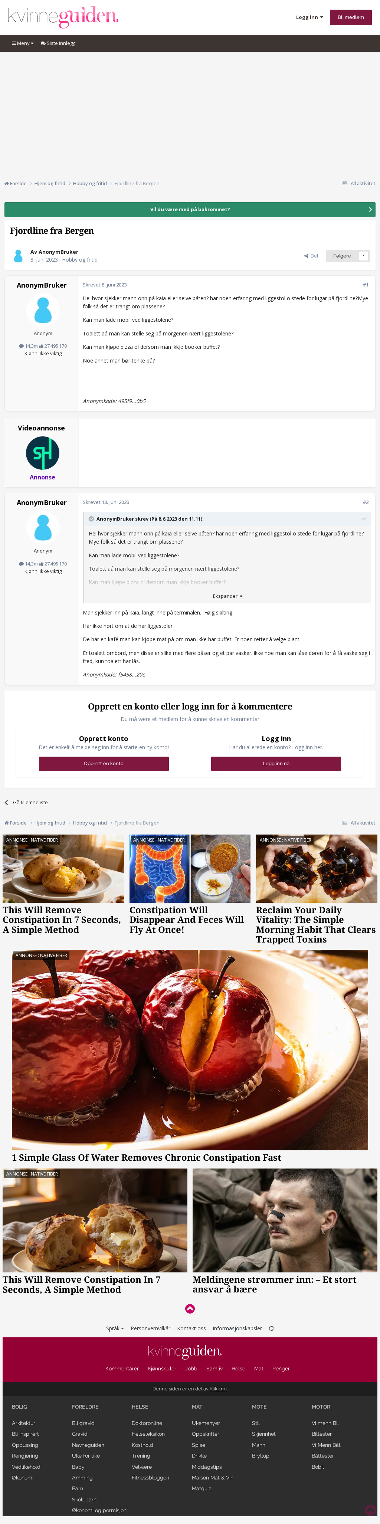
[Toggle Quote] (92, 519)
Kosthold (142, 1445)
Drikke (199, 1456)
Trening (141, 1456)
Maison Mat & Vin (212, 1478)
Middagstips (207, 1467)
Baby (78, 1467)
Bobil (318, 1467)
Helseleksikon (148, 1434)
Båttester (323, 1456)
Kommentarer (122, 1368)
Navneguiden (88, 1445)
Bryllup (260, 1456)
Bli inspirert (25, 1434)
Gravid (80, 1434)
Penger (281, 1368)
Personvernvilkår (150, 1328)
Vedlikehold (26, 1467)
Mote (259, 1407)
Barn (77, 1488)
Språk (113, 1328)
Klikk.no (218, 1389)
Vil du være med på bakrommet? (190, 209)
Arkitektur (23, 1423)
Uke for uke (86, 1456)
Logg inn (308, 17)
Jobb (191, 1368)
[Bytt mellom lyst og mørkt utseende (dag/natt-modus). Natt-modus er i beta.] (271, 1328)
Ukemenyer (206, 1423)
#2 (365, 502)
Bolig (19, 1407)
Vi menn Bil (325, 1423)
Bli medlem (351, 17)
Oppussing (25, 1445)
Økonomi (22, 1478)
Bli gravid (83, 1423)
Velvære (142, 1467)
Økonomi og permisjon (99, 1510)
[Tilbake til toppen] (190, 1308)
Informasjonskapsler (237, 1328)
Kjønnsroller (162, 1368)
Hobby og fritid (80, 259)
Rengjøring (25, 1456)
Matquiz (201, 1488)
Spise (198, 1445)
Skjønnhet (264, 1434)
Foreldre (85, 1407)
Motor (321, 1407)
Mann (258, 1445)
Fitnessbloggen (150, 1478)
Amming (82, 1478)
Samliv (214, 1368)
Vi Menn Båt (326, 1445)
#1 (365, 284)
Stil (256, 1423)
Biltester (322, 1434)
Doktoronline (147, 1423)
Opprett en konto (104, 763)
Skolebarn (84, 1499)
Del (313, 256)
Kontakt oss (191, 1328)
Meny (23, 43)
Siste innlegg (60, 43)
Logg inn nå (276, 763)
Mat (258, 1368)
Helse (238, 1368)
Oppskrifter (205, 1434)
